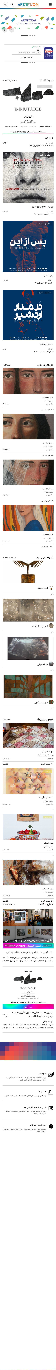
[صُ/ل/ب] (28, 133)
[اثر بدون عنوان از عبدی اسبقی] (28, 827)
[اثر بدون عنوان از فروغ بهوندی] (28, 381)
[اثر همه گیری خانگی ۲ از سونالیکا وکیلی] (28, 736)
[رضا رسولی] (28, 648)
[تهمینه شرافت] (28, 610)
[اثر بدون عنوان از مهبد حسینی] (28, 873)
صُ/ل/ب (49, 137)
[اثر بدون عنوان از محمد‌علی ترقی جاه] (28, 781)
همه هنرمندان (10, 557)
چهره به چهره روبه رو (43, 206)
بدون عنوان (49, 400)
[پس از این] (28, 270)
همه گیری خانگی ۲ (46, 755)
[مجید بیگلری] (28, 686)
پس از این (49, 275)
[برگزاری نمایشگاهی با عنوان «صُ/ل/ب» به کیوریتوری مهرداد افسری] (28, 989)
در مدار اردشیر (46, 344)
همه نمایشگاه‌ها (10, 80)
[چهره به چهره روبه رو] (28, 202)
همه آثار (7, 364)
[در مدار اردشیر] (28, 339)
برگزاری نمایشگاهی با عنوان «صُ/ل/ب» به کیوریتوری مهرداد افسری (33, 1014)
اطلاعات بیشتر (26, 57)
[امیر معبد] (28, 572)
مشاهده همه (9, 904)
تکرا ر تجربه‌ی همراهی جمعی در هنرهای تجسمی (30, 952)
